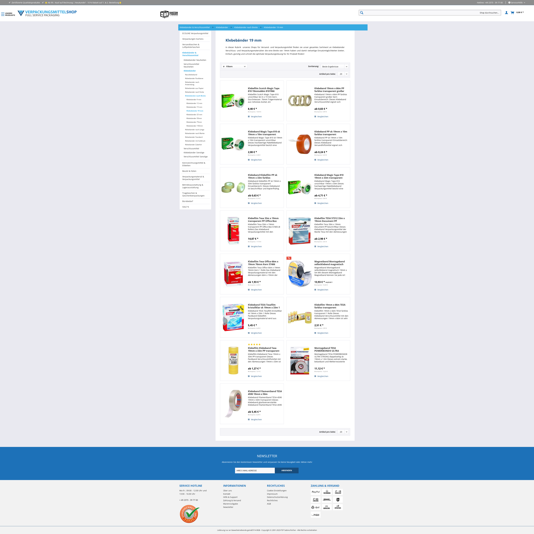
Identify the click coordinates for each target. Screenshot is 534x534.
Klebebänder (190, 70)
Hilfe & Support (230, 497)
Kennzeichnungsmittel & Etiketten (193, 164)
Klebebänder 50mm (194, 118)
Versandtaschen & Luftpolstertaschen (191, 45)
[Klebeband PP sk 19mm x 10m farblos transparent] (300, 144)
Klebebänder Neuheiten (195, 60)
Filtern (229, 66)
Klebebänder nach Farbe (194, 92)
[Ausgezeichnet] (200, 514)
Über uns (227, 490)
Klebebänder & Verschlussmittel (190, 54)
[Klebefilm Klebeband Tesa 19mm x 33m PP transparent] (233, 360)
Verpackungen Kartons (192, 39)
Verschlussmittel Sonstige (196, 156)
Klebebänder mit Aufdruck (195, 141)
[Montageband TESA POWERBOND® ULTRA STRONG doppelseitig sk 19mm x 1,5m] (300, 360)
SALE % (185, 206)
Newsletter (228, 507)
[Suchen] (362, 12)
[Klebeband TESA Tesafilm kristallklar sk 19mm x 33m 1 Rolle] (233, 317)
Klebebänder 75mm (194, 122)
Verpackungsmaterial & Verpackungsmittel (193, 178)
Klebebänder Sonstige (194, 152)
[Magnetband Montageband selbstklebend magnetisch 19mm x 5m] (300, 274)
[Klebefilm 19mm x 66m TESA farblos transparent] (300, 317)
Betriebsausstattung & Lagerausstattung (192, 186)
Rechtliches (272, 500)
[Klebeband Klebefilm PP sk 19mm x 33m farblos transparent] (233, 187)
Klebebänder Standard (193, 137)
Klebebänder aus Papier (194, 88)
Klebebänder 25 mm (194, 114)
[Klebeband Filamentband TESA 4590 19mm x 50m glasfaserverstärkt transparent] (233, 403)
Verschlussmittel (191, 148)
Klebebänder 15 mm (194, 107)
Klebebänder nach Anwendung (192, 83)
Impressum (272, 494)
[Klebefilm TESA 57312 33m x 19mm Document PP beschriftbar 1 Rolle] (300, 230)
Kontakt (226, 494)
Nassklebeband (191, 74)
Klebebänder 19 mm (194, 111)
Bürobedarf (187, 201)
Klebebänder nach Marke (195, 133)
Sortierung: (313, 66)
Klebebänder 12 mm (194, 103)
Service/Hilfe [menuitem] (516, 2)
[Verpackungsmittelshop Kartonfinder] (169, 14)
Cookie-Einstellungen (277, 490)
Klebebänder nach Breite (195, 96)
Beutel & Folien (189, 171)
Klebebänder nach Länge (194, 129)
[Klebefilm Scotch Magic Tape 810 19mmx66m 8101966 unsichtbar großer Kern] (233, 100)
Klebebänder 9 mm (193, 99)
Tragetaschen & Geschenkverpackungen (193, 194)
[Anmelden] (506, 12)
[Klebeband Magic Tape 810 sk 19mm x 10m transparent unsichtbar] (233, 144)
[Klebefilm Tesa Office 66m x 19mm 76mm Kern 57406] (233, 274)
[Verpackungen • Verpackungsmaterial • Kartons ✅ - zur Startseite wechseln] (47, 13)
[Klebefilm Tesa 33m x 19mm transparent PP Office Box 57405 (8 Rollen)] (233, 230)
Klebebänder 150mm (194, 126)
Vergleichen (256, 116)
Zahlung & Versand (232, 500)
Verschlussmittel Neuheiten (191, 65)
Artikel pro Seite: (327, 74)
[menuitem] (431, 12)
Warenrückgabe (230, 503)
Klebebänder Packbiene (194, 78)
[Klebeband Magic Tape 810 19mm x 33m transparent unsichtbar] (300, 187)
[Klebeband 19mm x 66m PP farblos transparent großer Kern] (300, 100)
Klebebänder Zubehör (193, 144)
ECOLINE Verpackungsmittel (195, 33)
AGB (269, 503)
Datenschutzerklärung (277, 497)
